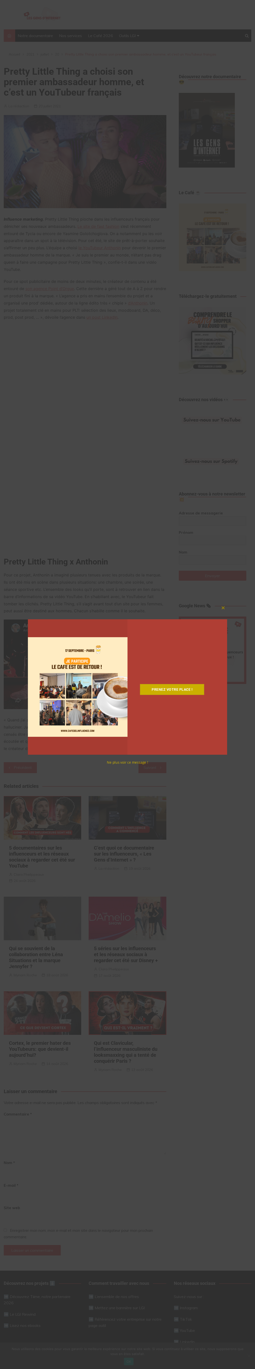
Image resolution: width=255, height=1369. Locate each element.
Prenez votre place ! (172, 689)
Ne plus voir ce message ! (127, 762)
